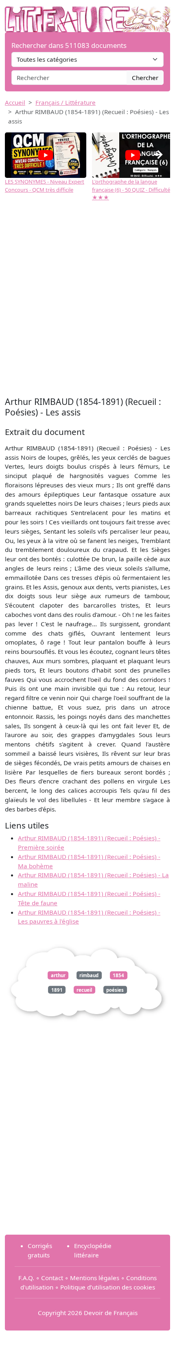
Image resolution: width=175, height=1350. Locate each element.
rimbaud (88, 975)
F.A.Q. (26, 1278)
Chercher (145, 78)
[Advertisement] (87, 303)
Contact (52, 1278)
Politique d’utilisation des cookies (107, 1287)
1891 (57, 990)
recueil (84, 990)
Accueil (15, 102)
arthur (58, 975)
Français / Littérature (65, 102)
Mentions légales (94, 1278)
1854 (118, 975)
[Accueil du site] (87, 15)
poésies (115, 990)
